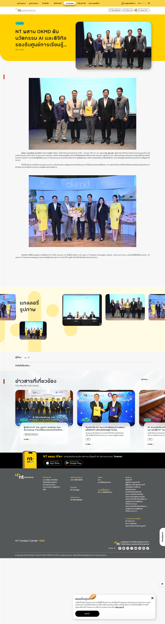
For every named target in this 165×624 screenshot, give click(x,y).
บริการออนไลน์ (94, 3)
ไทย (139, 3)
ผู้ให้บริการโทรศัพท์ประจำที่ (135, 484)
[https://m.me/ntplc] (124, 548)
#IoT (150, 439)
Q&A (44, 489)
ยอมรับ (87, 613)
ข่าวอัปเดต (69, 3)
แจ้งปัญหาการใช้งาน (133, 487)
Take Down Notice (101, 555)
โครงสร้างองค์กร (49, 484)
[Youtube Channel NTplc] (136, 548)
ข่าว (99, 480)
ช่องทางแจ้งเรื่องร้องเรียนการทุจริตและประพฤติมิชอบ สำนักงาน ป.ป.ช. (136, 501)
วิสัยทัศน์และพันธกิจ (50, 482)
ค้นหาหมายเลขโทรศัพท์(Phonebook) (133, 490)
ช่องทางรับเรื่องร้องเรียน (134, 494)
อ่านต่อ (26, 439)
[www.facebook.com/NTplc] (120, 548)
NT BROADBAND (76, 500)
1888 (42, 541)
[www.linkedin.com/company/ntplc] (140, 548)
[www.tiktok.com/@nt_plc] (148, 548)
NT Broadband (114, 10)
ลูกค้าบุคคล (21, 3)
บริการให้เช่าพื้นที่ (76, 480)
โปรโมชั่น (45, 3)
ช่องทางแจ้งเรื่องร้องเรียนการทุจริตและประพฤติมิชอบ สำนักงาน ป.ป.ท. (136, 508)
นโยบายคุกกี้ (119, 607)
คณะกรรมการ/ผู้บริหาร (51, 487)
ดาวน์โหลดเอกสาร (104, 482)
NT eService (128, 10)
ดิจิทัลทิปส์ (57, 3)
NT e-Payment (131, 523)
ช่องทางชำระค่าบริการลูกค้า (136, 526)
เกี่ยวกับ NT (82, 3)
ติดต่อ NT (129, 480)
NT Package (74, 490)
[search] (149, 3)
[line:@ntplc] (144, 548)
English (144, 3)
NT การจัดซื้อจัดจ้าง (105, 492)
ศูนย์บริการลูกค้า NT (133, 482)
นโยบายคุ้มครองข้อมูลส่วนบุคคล (83, 555)
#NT (88, 439)
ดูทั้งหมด (144, 379)
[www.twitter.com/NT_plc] (132, 548)
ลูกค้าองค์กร (33, 3)
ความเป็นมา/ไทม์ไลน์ (50, 480)
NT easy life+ (143, 10)
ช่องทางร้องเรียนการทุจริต (135, 496)
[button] (144, 421)
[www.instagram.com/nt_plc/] (128, 548)
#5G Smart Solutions (31, 434)
